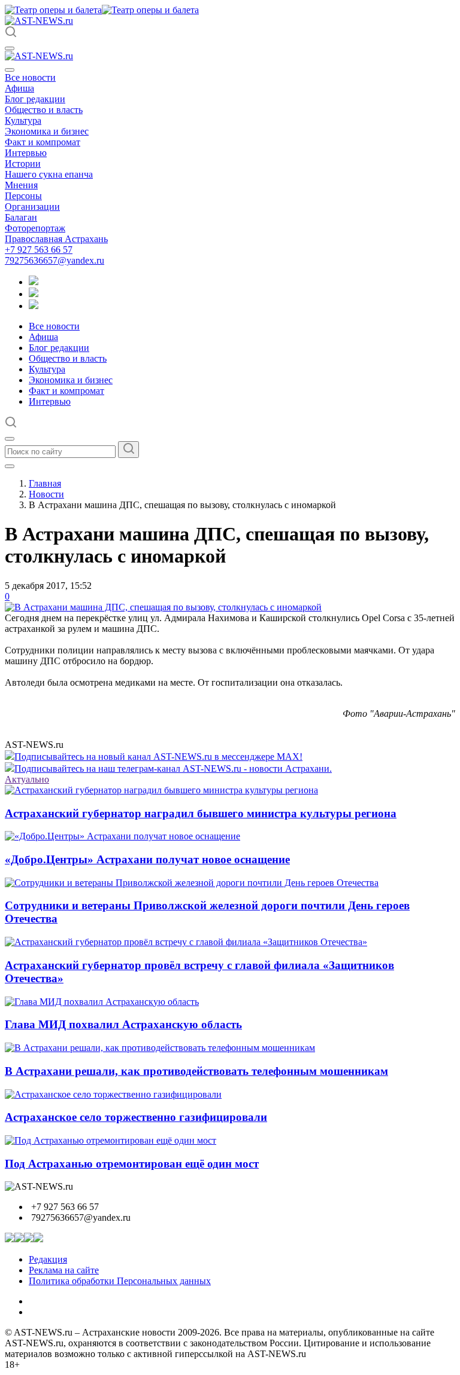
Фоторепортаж (35, 228)
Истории (23, 163)
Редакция (48, 1259)
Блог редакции (35, 99)
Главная (45, 483)
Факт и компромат (42, 142)
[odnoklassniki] (33, 294)
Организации (32, 206)
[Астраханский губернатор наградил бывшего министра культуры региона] (161, 790)
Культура (23, 120)
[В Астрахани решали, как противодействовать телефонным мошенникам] (160, 1048)
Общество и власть (44, 110)
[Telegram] (33, 282)
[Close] (9, 70)
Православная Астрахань (56, 239)
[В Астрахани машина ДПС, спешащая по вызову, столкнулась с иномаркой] (163, 607)
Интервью (26, 153)
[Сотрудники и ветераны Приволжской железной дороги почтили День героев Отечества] (192, 883)
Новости (46, 494)
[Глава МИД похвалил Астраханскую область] (102, 1002)
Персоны (23, 196)
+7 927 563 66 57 (38, 250)
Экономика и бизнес (47, 131)
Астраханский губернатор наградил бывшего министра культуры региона (201, 813)
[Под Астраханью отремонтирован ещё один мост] (110, 1140)
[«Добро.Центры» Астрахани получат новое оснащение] (122, 836)
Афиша (19, 88)
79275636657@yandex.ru (54, 260)
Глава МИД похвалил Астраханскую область (123, 1024)
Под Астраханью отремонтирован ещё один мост (132, 1163)
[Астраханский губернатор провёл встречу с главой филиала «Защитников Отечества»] (186, 942)
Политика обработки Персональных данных (120, 1281)
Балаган (21, 217)
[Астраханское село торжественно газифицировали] (113, 1094)
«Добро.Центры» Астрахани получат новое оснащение (147, 859)
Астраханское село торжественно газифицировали (136, 1117)
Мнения (21, 185)
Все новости (30, 77)
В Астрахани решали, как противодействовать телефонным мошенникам (196, 1071)
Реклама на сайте (64, 1270)
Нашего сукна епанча (49, 174)
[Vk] (33, 306)
